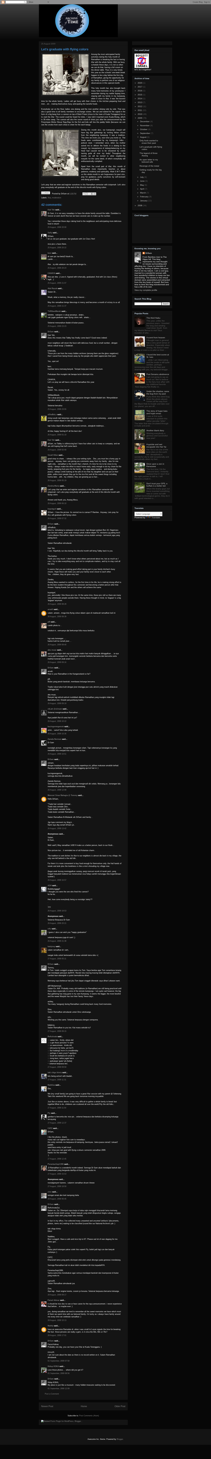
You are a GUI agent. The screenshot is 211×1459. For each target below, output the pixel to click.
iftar (49, 198)
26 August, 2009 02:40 (57, 450)
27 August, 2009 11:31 (57, 1080)
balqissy (51, 946)
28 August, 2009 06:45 (57, 1199)
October (144, 129)
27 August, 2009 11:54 (57, 1108)
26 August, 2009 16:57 (57, 880)
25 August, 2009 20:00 (57, 227)
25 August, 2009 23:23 (57, 326)
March (143, 193)
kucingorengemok (56, 726)
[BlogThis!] (86, 193)
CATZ (50, 1128)
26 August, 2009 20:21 (57, 923)
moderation (56, 198)
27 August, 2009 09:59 (57, 1067)
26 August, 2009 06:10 (57, 503)
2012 (140, 106)
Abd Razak (52, 288)
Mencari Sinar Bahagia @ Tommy (62, 795)
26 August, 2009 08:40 (57, 645)
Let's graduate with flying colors (64, 49)
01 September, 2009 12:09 (58, 1388)
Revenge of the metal (149, 166)
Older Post (120, 1406)
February (144, 196)
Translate (156, 517)
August (143, 137)
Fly (49, 1113)
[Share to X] (89, 193)
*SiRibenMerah (54, 311)
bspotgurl (52, 509)
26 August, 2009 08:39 (57, 616)
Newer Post (47, 1406)
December (145, 121)
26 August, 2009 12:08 (57, 790)
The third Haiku (153, 318)
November (145, 125)
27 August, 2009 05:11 (57, 959)
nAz (49, 929)
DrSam (51, 332)
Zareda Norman (54, 739)
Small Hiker (53, 455)
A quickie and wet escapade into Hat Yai (156, 445)
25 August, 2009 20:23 (57, 268)
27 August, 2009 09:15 (57, 1031)
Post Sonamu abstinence (157, 374)
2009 (140, 118)
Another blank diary (155, 430)
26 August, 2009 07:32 (57, 518)
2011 (140, 110)
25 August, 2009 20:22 (57, 247)
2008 (140, 205)
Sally (50, 233)
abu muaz (52, 650)
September (145, 133)
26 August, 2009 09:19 (57, 703)
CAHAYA (51, 273)
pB (49, 622)
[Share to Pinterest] (94, 193)
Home (84, 1406)
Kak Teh (51, 210)
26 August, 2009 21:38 (57, 941)
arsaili (50, 609)
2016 (140, 90)
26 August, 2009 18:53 (57, 911)
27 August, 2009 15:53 (57, 1174)
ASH (50, 885)
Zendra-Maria (53, 486)
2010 (140, 114)
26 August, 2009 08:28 (57, 604)
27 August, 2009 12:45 (57, 1159)
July (142, 177)
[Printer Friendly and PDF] (45, 193)
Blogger (120, 1439)
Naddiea (51, 1085)
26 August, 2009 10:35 (57, 734)
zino (50, 1192)
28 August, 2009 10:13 (57, 1320)
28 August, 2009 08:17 (57, 1295)
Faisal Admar (53, 1300)
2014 (140, 98)
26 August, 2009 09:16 (57, 662)
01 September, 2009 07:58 (58, 1361)
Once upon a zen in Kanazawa (155, 465)
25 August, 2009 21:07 (57, 283)
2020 (140, 83)
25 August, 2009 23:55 (57, 409)
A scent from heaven (155, 337)
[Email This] (83, 193)
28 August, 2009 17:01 (57, 1335)
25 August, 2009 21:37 (57, 306)
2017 (140, 87)
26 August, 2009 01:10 (57, 435)
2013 (140, 102)
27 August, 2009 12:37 (57, 1123)
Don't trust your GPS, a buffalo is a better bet (156, 484)
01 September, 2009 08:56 (58, 1373)
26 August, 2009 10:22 (57, 721)
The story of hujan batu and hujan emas (157, 412)
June (142, 181)
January (144, 200)
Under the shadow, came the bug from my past (157, 392)
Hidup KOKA (53, 1366)
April (142, 189)
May (142, 185)
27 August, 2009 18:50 (57, 1186)
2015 (140, 94)
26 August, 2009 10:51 (57, 754)
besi (49, 253)
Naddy (50, 1326)
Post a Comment (52, 1394)
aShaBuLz (52, 414)
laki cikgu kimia (55, 1072)
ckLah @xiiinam (55, 709)
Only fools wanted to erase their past (149, 141)
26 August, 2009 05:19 (57, 480)
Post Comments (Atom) (89, 1416)
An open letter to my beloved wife (149, 160)
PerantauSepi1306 (56, 1164)
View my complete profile (145, 290)
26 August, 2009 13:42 (57, 828)
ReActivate (52, 1036)
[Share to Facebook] (92, 193)
